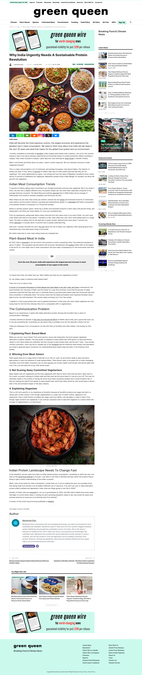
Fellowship (47, 2)
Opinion (35, 22)
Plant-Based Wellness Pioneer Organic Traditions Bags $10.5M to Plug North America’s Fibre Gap (119, 74)
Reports (32, 2)
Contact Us (98, 2)
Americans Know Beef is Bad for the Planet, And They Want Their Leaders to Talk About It (120, 252)
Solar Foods (69, 158)
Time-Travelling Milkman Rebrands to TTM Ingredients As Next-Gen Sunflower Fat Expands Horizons (119, 94)
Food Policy (85, 22)
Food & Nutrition (89, 64)
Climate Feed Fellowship (91, 660)
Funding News (71, 577)
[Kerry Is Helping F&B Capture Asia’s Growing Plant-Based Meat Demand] (103, 215)
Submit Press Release (68, 2)
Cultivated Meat (48, 22)
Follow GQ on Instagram (91, 653)
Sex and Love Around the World (45, 320)
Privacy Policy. (83, 671)
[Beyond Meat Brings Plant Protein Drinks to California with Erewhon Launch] (103, 84)
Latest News (87, 645)
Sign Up (122, 22)
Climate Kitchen (114, 663)
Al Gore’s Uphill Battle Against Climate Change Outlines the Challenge (118, 263)
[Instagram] (41, 135)
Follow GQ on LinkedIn (90, 650)
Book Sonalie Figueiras (117, 653)
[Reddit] (34, 135)
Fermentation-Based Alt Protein (19, 577)
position (71, 245)
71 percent (36, 172)
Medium (51, 501)
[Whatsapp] (20, 135)
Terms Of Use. (91, 671)
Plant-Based (25, 22)
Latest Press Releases (116, 650)
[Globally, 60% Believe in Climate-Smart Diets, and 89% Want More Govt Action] (103, 242)
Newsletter (56, 2)
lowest (62, 200)
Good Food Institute (25, 477)
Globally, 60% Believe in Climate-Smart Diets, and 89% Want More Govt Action (119, 242)
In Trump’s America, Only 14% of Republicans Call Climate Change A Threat (119, 232)
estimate (17, 223)
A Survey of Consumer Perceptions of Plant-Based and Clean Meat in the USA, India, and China (44, 287)
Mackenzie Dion (29, 520)
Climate (13, 22)
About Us (80, 2)
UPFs (114, 22)
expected (25, 242)
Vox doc (42, 227)
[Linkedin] (12, 135)
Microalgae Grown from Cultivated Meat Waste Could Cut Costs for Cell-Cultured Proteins (119, 105)
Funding (74, 22)
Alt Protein (80, 64)
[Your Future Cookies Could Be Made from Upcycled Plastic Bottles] (52, 585)
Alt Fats (106, 22)
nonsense (55, 344)
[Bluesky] (55, 135)
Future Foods (43, 577)
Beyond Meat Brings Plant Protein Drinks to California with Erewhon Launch (119, 84)
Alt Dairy (96, 22)
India (74, 64)
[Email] (27, 135)
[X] (48, 135)
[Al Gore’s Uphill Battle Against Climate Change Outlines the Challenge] (103, 263)
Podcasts (39, 2)
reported (55, 193)
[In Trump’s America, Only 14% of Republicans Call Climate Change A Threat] (103, 232)
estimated (72, 202)
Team (111, 658)
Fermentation (63, 22)
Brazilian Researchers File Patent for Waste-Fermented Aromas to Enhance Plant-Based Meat (120, 55)
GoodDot (40, 153)
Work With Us (88, 2)
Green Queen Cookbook (91, 663)
